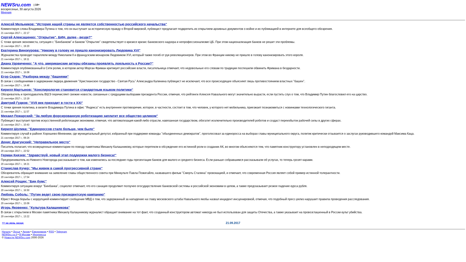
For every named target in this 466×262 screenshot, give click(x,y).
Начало (6, 231)
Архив (26, 231)
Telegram (61, 231)
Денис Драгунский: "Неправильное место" (35, 142)
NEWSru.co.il (9, 234)
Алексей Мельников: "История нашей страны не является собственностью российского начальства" (84, 24)
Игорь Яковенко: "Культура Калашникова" (35, 207)
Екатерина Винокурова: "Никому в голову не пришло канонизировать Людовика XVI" (71, 50)
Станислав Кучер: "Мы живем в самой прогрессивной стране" (52, 168)
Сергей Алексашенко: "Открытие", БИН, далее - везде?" (46, 37)
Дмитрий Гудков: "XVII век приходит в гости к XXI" (42, 103)
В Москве (24, 234)
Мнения (6, 12)
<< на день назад (12, 222)
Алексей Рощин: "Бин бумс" (24, 181)
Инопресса (39, 234)
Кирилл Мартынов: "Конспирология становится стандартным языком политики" (67, 90)
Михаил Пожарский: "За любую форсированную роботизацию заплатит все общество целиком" (79, 116)
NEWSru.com (16, 4)
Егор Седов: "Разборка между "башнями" (35, 76)
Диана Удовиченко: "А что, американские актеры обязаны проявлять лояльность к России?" (77, 63)
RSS (51, 231)
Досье (16, 231)
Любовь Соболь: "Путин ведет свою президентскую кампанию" (53, 194)
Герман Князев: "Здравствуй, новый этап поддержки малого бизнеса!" (58, 155)
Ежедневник (39, 231)
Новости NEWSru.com (17, 237)
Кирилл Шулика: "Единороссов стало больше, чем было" (48, 129)
